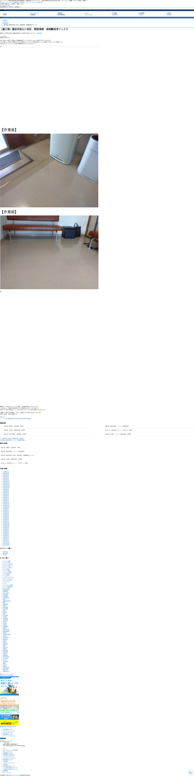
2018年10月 (6, 526)
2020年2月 (6, 500)
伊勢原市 (5, 591)
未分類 (5, 554)
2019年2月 (6, 519)
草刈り (5, 660)
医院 (21, 418)
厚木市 (5, 605)
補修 (4, 663)
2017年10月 (6, 545)
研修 (4, 645)
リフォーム (6, 581)
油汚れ (5, 636)
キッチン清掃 (6, 570)
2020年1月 (6, 502)
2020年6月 (6, 494)
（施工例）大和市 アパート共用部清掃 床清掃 (117, 434)
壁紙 (4, 613)
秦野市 (5, 648)
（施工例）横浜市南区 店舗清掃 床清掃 (14, 434)
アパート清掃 (6, 561)
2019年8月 (6, 510)
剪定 (4, 599)
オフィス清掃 (6, 566)
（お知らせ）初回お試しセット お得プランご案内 (118, 430)
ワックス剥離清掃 (8, 418)
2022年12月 (6, 481)
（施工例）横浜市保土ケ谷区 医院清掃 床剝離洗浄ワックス (17, 455)
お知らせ (5, 551)
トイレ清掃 (6, 575)
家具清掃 (5, 620)
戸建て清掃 (6, 629)
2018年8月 (6, 529)
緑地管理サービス (8, 734)
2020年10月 (6, 487)
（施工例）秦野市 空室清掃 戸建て (13, 426)
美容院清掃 (6, 656)
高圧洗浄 (5, 669)
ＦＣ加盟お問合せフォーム (10, 767)
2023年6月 (6, 475)
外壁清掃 (5, 615)
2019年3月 (6, 518)
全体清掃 (5, 596)
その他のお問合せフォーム (10, 769)
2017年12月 (6, 542)
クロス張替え (6, 574)
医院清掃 (5, 604)
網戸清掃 (5, 652)
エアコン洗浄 (6, 562)
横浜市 (29, 418)
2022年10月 (6, 484)
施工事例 (39, 33)
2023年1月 (6, 479)
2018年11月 (6, 524)
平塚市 (5, 623)
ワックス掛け (6, 588)
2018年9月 (6, 527)
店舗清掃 (5, 626)
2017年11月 (6, 543)
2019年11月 (6, 505)
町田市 (5, 642)
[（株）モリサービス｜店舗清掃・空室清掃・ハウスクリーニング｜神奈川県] (21, 2)
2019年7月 (6, 511)
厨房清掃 (5, 609)
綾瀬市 (5, 653)
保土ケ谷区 (16, 418)
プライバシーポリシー (9, 735)
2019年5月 (6, 514)
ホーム (5, 748)
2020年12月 (6, 486)
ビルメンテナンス (8, 578)
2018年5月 (6, 534)
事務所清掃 (6, 589)
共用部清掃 (6, 597)
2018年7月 (6, 530)
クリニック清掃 (7, 572)
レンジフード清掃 (8, 585)
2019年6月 (6, 513)
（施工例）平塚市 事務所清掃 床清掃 (14, 430)
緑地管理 (5, 655)
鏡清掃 (5, 666)
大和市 (5, 617)
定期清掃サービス (8, 729)
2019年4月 (6, 516)
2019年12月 (6, 503)
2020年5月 (6, 495)
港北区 (5, 640)
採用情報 (5, 770)
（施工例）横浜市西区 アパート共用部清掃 (116, 426)
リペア (5, 583)
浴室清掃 (5, 637)
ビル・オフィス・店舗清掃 (10, 750)
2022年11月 (6, 483)
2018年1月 (6, 540)
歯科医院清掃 (6, 634)
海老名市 (5, 639)
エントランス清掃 (8, 564)
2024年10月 (6, 473)
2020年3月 (6, 499)
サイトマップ (6, 772)
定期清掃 (5, 618)
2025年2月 (6, 471)
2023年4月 (6, 476)
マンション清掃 (7, 580)
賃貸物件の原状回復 (8, 754)
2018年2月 (6, 538)
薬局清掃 (5, 661)
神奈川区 (5, 647)
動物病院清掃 (6, 601)
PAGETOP (3, 738)
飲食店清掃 (6, 668)
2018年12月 (6, 522)
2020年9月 (6, 489)
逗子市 (5, 664)
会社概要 (5, 761)
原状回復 (5, 607)
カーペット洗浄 (7, 567)
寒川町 (5, 621)
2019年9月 (6, 508)
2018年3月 (6, 537)
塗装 (4, 610)
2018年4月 (6, 535)
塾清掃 (5, 612)
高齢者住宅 (6, 671)
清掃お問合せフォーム (9, 766)
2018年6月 (6, 532)
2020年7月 (6, 492)
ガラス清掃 (6, 569)
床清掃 (25, 418)
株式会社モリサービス (13, 775)
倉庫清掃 (5, 594)
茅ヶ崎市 (5, 658)
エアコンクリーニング (9, 731)
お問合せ (5, 764)
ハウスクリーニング (8, 577)
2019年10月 (6, 506)
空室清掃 (5, 650)
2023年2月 (6, 478)
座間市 (5, 628)
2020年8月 (6, 491)
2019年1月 (6, 521)
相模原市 (5, 644)
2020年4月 (6, 497)
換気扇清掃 (6, 631)
